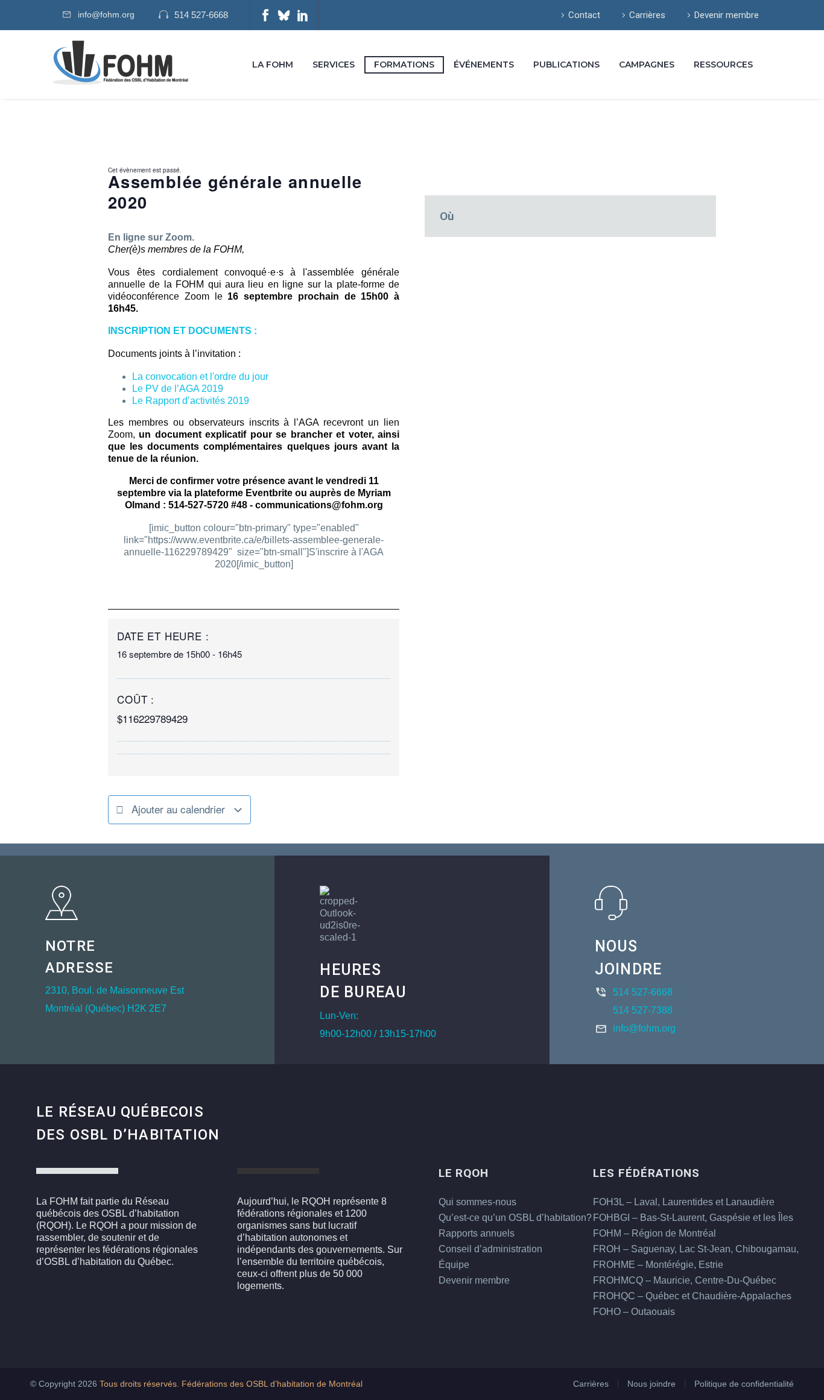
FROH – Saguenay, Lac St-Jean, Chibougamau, (696, 1249)
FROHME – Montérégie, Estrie (658, 1265)
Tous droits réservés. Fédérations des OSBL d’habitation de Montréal (231, 1384)
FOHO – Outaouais (634, 1312)
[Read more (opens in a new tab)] (199, 15)
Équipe (454, 1265)
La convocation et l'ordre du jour (200, 376)
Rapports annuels (477, 1233)
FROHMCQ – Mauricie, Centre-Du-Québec (684, 1280)
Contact (584, 15)
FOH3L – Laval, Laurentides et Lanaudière (684, 1202)
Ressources (723, 64)
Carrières (647, 15)
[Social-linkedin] (303, 15)
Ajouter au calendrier (178, 808)
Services (333, 64)
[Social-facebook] (265, 15)
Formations (404, 64)
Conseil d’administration (490, 1249)
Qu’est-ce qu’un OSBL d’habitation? (515, 1217)
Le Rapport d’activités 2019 (190, 401)
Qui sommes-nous (477, 1202)
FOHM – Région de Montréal (654, 1233)
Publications (566, 64)
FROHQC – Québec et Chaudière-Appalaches (692, 1296)
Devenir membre (726, 15)
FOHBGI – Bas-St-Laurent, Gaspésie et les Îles (693, 1217)
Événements (484, 64)
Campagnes (646, 64)
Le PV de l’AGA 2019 (177, 388)
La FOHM (272, 64)
